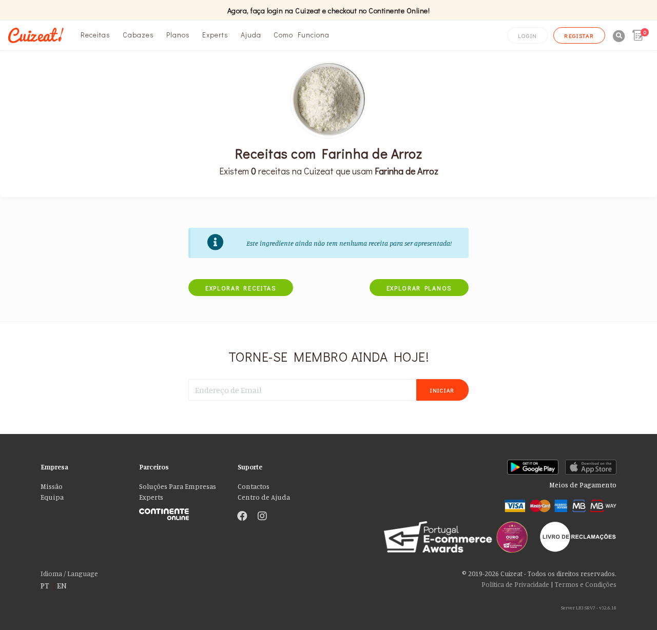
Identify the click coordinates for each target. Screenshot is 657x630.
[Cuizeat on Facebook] (242, 516)
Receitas (95, 35)
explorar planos (419, 288)
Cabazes (138, 35)
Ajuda (251, 35)
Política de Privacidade (515, 584)
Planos (178, 35)
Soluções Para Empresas (177, 486)
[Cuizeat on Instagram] (262, 516)
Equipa (52, 497)
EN (62, 585)
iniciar (442, 390)
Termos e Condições (585, 584)
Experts (215, 35)
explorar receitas (240, 288)
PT (45, 585)
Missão (52, 486)
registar (579, 36)
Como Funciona (302, 35)
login (527, 36)
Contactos (253, 486)
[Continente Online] (180, 511)
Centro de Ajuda (264, 497)
